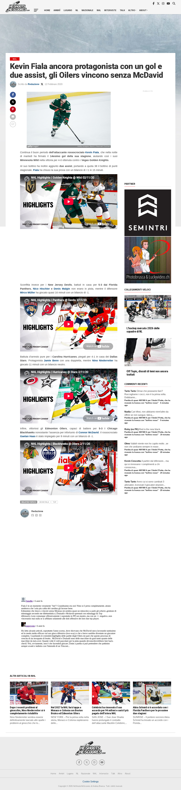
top (54, 502)
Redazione (33, 84)
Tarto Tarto (130, 391)
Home (47, 10)
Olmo (127, 443)
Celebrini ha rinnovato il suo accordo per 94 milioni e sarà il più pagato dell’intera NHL (110, 710)
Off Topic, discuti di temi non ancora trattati (147, 373)
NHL (99, 10)
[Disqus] (68, 554)
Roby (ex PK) (131, 429)
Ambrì (57, 10)
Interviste (110, 10)
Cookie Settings (91, 781)
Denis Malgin (62, 288)
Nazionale (87, 10)
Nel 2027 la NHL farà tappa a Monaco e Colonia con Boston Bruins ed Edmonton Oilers (67, 710)
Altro (131, 10)
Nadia (127, 412)
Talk (122, 10)
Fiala (36, 170)
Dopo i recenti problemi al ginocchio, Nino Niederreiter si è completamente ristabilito (27, 710)
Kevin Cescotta (132, 461)
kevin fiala (44, 502)
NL (77, 10)
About (142, 10)
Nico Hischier (41, 288)
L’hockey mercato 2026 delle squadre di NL (143, 330)
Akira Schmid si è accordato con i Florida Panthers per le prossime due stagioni (150, 710)
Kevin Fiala (92, 152)
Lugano (68, 10)
